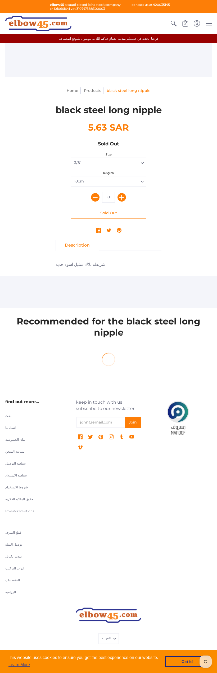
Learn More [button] (19, 664)
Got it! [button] (187, 661)
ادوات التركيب (14, 568)
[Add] (121, 197)
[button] (173, 23)
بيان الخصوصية (15, 440)
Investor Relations (19, 511)
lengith (108, 173)
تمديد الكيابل (13, 556)
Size (109, 154)
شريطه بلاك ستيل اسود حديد (80, 264)
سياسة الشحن (14, 451)
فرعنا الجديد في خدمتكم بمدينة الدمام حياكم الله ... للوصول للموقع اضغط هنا (108, 39)
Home (72, 90)
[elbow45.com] (38, 23)
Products (92, 90)
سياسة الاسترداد (16, 475)
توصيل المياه (13, 544)
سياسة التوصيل (15, 463)
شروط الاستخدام (16, 487)
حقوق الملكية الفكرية (19, 499)
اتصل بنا (10, 428)
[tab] (77, 245)
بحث (8, 416)
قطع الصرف (13, 532)
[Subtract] (95, 197)
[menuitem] (173, 23)
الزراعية (10, 592)
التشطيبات (12, 580)
